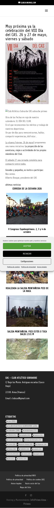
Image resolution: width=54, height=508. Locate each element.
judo (11, 458)
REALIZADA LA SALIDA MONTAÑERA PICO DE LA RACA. (27, 289)
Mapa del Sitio (25, 487)
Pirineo (12, 449)
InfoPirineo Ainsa (38, 500)
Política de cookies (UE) (36, 480)
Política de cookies (13, 267)
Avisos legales (42, 267)
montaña (25, 435)
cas (12, 421)
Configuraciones (27, 261)
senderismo (30, 431)
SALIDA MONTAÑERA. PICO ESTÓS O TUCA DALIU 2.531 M (27, 333)
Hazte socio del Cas (32, 483)
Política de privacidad (28, 267)
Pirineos (27, 504)
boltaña (37, 449)
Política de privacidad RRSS (25, 475)
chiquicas (42, 444)
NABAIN (24, 449)
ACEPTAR (27, 246)
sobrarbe (14, 430)
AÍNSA (12, 435)
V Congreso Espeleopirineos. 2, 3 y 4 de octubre (27, 230)
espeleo (22, 458)
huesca (38, 435)
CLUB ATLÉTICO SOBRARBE (22, 426)
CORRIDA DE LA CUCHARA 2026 (27, 188)
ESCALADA (13, 454)
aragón (38, 454)
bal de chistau (26, 444)
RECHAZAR (27, 253)
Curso (11, 444)
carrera (26, 454)
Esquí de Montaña (33, 440)
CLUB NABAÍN (14, 440)
